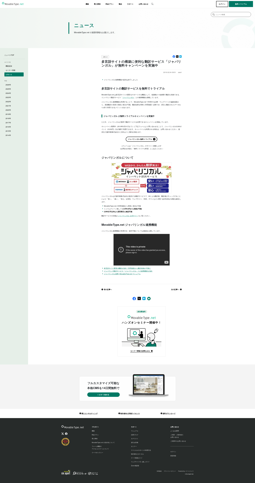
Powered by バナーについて (186, 471)
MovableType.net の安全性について (103, 442)
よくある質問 (174, 431)
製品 (120, 4)
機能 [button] (87, 4)
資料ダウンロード (169, 413)
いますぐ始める (103, 394)
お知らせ (9, 74)
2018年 (8, 118)
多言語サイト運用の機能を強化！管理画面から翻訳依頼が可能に (127, 268)
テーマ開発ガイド (136, 458)
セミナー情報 (10, 70)
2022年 (8, 101)
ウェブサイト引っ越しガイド (140, 462)
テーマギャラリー (97, 453)
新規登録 (173, 456)
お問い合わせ (143, 4)
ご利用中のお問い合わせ (178, 441)
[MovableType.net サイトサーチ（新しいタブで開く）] (80, 473)
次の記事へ (175, 289)
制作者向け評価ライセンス (130, 413)
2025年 (8, 89)
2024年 (8, 93)
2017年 (8, 122)
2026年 (8, 85)
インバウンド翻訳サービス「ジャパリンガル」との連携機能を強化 (128, 271)
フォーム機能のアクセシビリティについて (100, 447)
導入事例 (97, 4)
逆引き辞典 (134, 442)
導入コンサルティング (89, 413)
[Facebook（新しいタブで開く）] (66, 434)
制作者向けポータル (137, 454)
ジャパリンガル (128, 97)
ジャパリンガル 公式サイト (128, 216)
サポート (130, 4)
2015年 (8, 131)
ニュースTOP (9, 55)
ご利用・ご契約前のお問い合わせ (176, 436)
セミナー (134, 446)
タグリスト (134, 439)
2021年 (8, 106)
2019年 (8, 114)
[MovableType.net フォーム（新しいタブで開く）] (93, 473)
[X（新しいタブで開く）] (62, 434)
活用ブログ (134, 435)
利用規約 (159, 471)
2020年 (8, 110)
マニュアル (134, 431)
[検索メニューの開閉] (152, 3)
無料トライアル (241, 4)
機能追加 (9, 66)
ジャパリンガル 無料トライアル (140, 139)
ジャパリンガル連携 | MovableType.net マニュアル (122, 274)
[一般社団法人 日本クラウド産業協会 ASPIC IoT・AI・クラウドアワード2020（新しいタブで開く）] (65, 442)
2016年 (8, 127)
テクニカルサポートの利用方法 (141, 450)
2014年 (8, 135)
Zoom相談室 (135, 466)
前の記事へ (108, 289)
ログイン (222, 4)
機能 (93, 431)
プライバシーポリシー (170, 471)
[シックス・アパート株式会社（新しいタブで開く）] (65, 472)
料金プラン (110, 4)
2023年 (8, 97)
